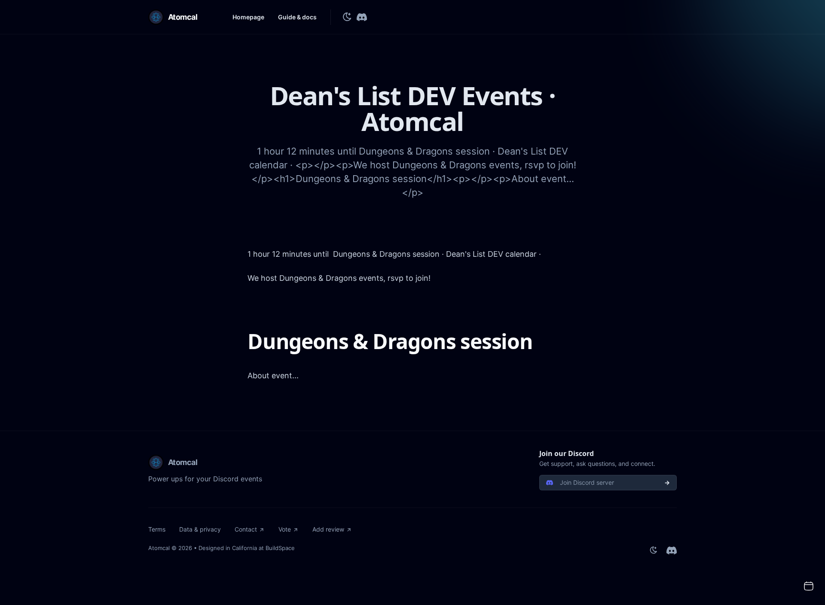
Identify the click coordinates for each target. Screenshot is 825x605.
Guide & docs (297, 17)
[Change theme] (347, 17)
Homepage (248, 17)
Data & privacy (200, 529)
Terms (156, 529)
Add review (328, 529)
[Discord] (362, 17)
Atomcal (159, 547)
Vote (284, 529)
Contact (246, 529)
